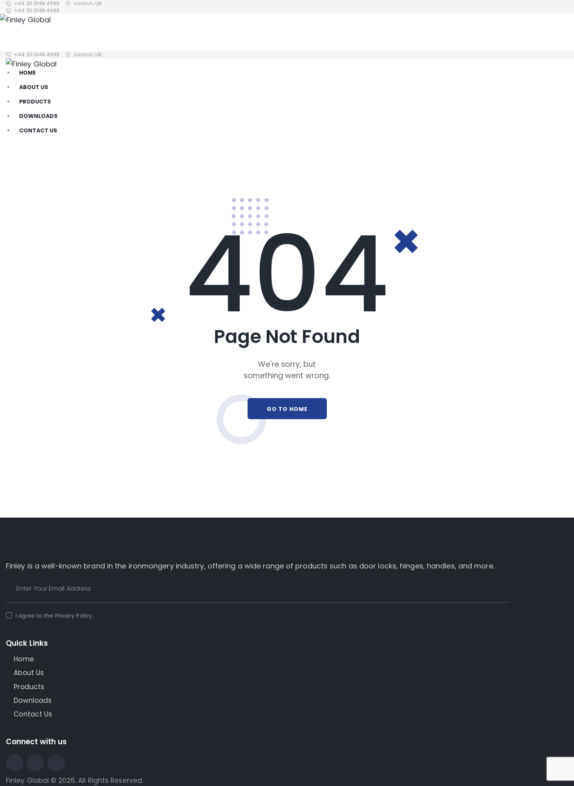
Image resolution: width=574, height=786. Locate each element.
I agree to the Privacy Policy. (54, 616)
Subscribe (504, 589)
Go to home (287, 409)
